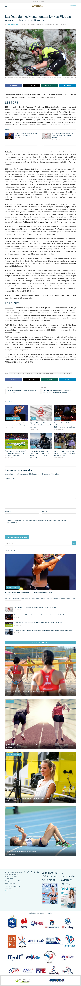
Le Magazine (72, 6)
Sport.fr (7, 876)
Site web (45, 511)
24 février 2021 (11, 800)
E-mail (8, 511)
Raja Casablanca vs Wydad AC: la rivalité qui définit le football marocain (62, 135)
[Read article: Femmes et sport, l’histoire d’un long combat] (40, 831)
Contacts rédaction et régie (13, 872)
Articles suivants (14, 602)
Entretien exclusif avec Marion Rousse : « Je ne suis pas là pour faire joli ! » (31, 798)
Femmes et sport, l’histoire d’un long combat (21, 851)
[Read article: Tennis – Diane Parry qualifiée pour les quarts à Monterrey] (9, 136)
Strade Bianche (48, 373)
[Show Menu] (6, 6)
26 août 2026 (19, 137)
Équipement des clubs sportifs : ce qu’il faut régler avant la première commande (16, 453)
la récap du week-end (34, 373)
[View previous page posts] (38, 145)
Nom (7, 503)
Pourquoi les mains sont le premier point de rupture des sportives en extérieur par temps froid (43, 630)
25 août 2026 (34, 460)
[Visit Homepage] (37, 6)
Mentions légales (10, 883)
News (33, 24)
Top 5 (56, 24)
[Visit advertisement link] (40, 980)
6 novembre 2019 (12, 694)
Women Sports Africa (11, 874)
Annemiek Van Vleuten (17, 373)
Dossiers (10, 808)
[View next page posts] (42, 145)
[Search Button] (74, 543)
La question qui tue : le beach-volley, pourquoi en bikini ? (25, 691)
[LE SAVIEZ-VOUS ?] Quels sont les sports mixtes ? (23, 745)
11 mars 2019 (25, 24)
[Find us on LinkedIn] (38, 872)
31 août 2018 (11, 747)
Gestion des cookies (10, 891)
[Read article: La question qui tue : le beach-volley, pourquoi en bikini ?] (40, 671)
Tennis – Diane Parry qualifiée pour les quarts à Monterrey (26, 134)
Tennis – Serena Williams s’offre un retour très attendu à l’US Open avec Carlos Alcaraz (65, 425)
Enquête (10, 648)
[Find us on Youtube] (34, 872)
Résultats (50, 24)
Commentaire (10, 478)
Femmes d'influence (14, 754)
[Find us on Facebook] (31, 872)
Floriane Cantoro (12, 24)
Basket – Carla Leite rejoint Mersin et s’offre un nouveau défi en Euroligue (64, 453)
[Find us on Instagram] (28, 872)
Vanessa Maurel (11, 595)
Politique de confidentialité (13, 881)
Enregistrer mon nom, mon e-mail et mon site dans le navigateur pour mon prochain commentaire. (36, 521)
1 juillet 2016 (11, 854)
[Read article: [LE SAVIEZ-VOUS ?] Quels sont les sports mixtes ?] (40, 724)
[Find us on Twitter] (24, 872)
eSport (14, 876)
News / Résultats (41, 24)
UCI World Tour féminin (63, 373)
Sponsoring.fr (9, 878)
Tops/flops (62, 24)
